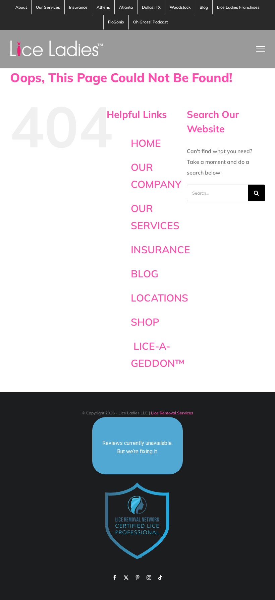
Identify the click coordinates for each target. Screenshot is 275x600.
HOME (146, 143)
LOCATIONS (159, 297)
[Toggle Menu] (261, 49)
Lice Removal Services (172, 412)
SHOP (145, 322)
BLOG (144, 273)
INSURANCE (160, 249)
